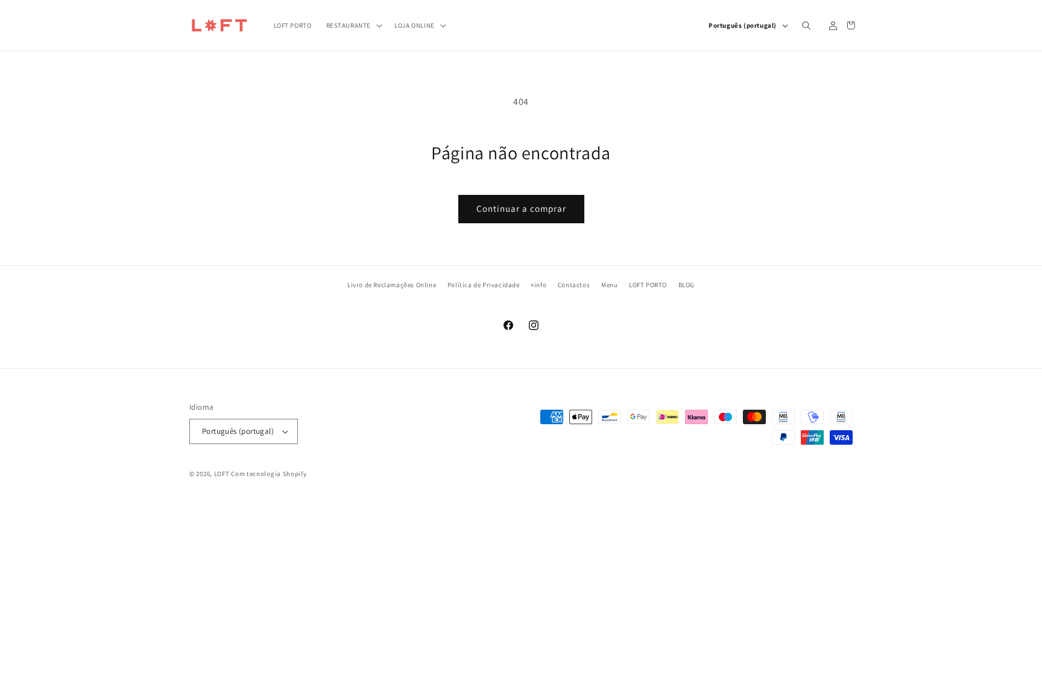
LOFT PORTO (648, 285)
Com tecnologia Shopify (268, 473)
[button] (353, 25)
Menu (609, 285)
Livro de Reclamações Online (391, 285)
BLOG (686, 285)
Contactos (574, 285)
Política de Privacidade (483, 285)
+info (538, 285)
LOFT (222, 473)
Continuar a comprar (521, 208)
